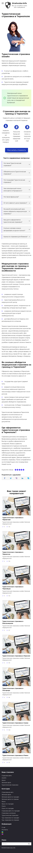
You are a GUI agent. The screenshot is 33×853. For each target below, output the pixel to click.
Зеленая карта (6, 782)
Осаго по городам (8, 808)
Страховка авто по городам (11, 811)
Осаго (4, 806)
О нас (3, 827)
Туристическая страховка (10, 785)
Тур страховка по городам (10, 818)
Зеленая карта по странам (10, 799)
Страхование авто (7, 792)
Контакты (5, 829)
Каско (4, 780)
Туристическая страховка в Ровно (15, 755)
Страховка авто (7, 775)
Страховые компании (9, 813)
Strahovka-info (19, 3)
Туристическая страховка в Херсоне (16, 656)
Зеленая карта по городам (10, 797)
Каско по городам (8, 804)
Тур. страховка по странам (10, 820)
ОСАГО (4, 778)
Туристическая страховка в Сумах (15, 723)
